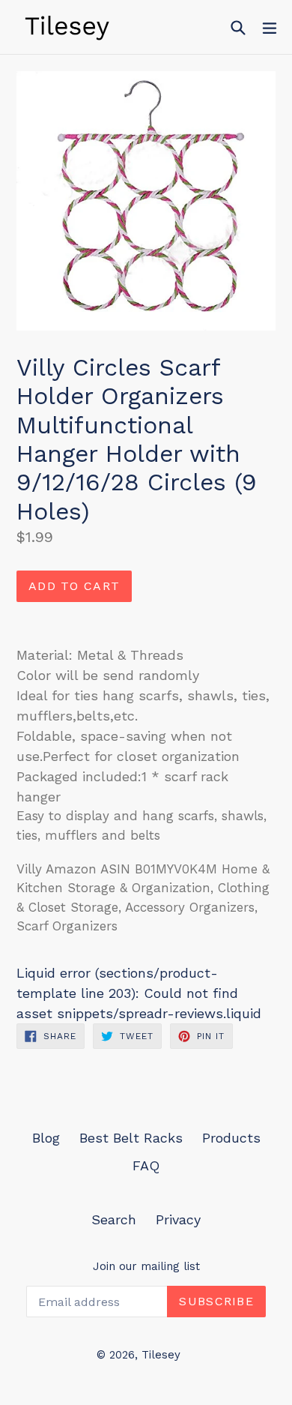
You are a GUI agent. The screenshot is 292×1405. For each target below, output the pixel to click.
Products (231, 1138)
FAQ (146, 1165)
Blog (46, 1138)
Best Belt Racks (131, 1138)
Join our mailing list (146, 1266)
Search (113, 1219)
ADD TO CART (74, 586)
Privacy (178, 1219)
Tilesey (161, 1355)
